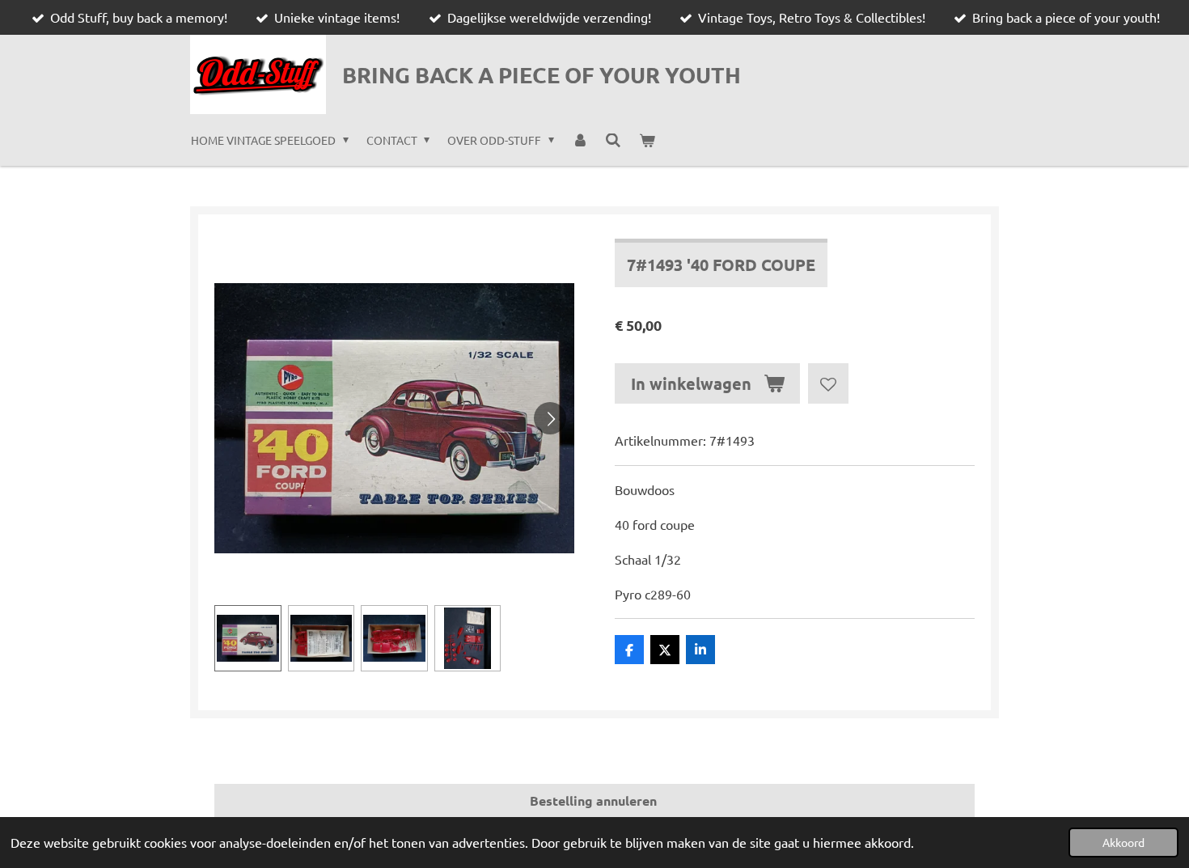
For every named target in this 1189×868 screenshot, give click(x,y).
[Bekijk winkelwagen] (647, 140)
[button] (247, 638)
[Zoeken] (613, 140)
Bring (541, 74)
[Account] (580, 140)
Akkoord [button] (1123, 842)
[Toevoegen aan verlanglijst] (828, 383)
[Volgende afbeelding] (550, 418)
